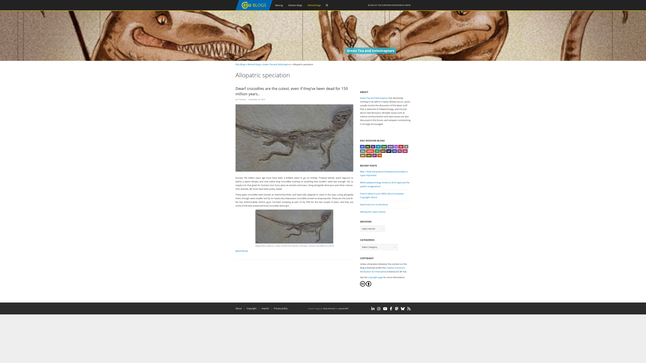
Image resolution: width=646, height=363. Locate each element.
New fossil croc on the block (374, 204)
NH (383, 151)
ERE (384, 146)
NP (388, 151)
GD (401, 146)
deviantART (344, 308)
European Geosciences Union (396, 5)
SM (405, 151)
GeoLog (279, 5)
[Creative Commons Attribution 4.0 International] (362, 285)
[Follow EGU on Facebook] (391, 309)
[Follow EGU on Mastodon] (396, 309)
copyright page (375, 277)
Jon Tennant (241, 99)
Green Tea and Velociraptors (277, 64)
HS (377, 151)
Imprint (265, 308)
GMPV (370, 151)
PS (399, 151)
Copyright (252, 308)
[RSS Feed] (408, 309)
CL (373, 146)
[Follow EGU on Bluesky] (403, 309)
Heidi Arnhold (329, 308)
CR (378, 146)
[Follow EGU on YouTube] (385, 309)
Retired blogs (314, 5)
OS (394, 151)
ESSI (391, 146)
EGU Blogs (241, 64)
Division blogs (295, 5)
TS (379, 155)
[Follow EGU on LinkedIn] (372, 309)
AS (362, 146)
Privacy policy (281, 308)
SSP (363, 155)
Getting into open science (372, 211)
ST (374, 155)
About (239, 308)
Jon (402, 101)
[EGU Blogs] (254, 9)
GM (363, 151)
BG (367, 146)
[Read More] (242, 250)
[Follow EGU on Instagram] (378, 309)
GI (406, 146)
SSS (369, 155)
